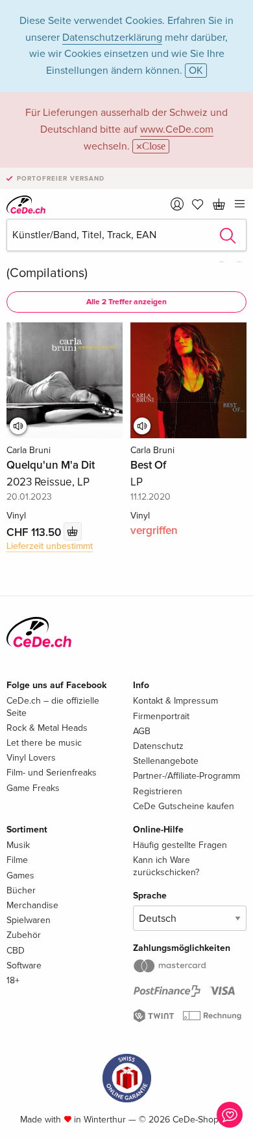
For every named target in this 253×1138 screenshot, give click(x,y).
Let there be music (44, 742)
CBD (15, 950)
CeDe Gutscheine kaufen (183, 806)
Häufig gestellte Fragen (180, 845)
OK (196, 70)
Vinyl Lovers (31, 757)
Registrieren (157, 791)
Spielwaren (28, 920)
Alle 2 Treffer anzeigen (126, 302)
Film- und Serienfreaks (51, 772)
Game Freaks (33, 788)
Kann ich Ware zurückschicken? (166, 865)
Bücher (21, 890)
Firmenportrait (161, 716)
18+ (12, 980)
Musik (18, 845)
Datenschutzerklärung (112, 37)
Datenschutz (158, 746)
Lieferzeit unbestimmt (49, 546)
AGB (142, 731)
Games (20, 875)
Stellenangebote (166, 760)
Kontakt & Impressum (175, 700)
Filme (17, 859)
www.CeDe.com (176, 129)
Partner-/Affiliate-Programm (186, 775)
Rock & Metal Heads (47, 727)
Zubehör (23, 935)
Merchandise (32, 905)
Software (24, 965)
